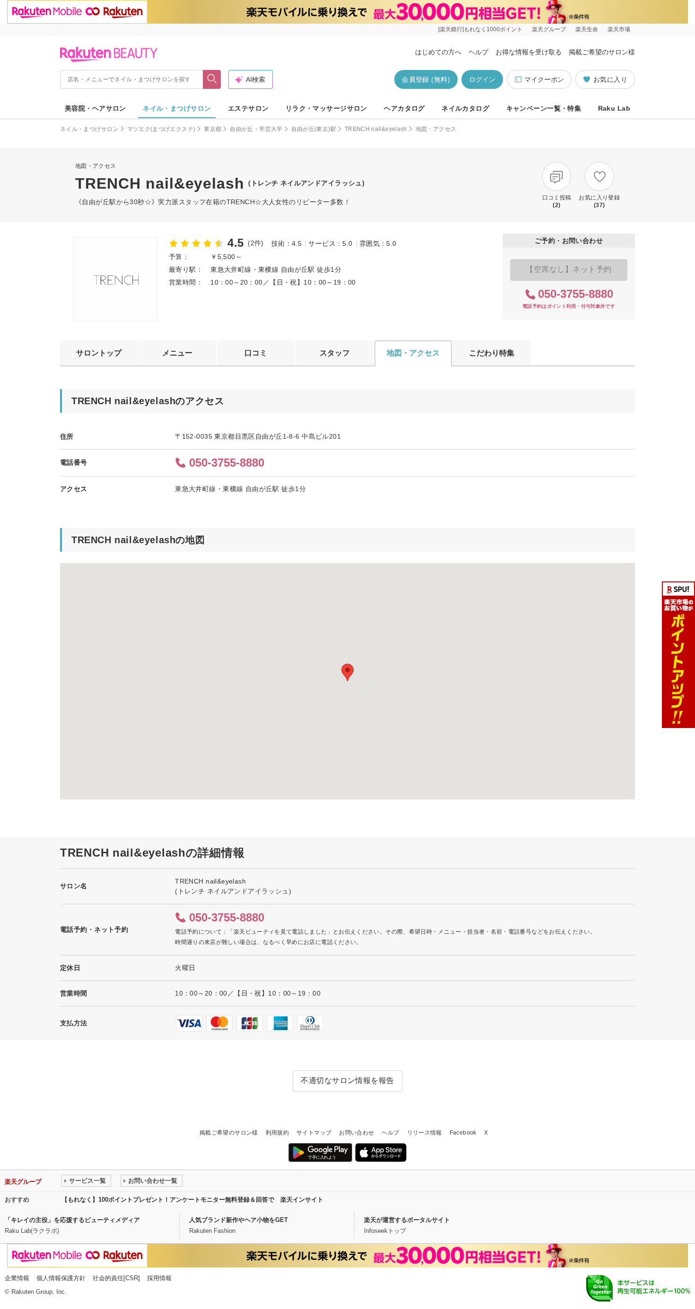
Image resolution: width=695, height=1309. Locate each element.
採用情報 (159, 1278)
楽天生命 (586, 29)
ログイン (482, 79)
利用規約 (277, 1132)
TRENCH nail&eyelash (376, 129)
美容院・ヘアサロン (95, 108)
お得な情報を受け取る (528, 52)
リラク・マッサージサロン (326, 108)
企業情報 (17, 1278)
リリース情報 (424, 1132)
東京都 (212, 129)
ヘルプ (478, 52)
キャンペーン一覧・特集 (544, 108)
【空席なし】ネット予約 (568, 269)
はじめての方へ (438, 52)
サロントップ (99, 353)
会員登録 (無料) (426, 79)
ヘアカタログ (404, 108)
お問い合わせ (356, 1132)
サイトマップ (313, 1132)
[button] (347, 672)
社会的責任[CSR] (116, 1278)
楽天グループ (549, 29)
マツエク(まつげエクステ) (161, 129)
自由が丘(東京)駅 (313, 129)
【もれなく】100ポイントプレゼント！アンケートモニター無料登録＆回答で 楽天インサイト (192, 1199)
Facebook (463, 1132)
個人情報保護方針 (61, 1278)
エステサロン (248, 108)
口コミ (255, 353)
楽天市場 (619, 29)
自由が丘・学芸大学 (256, 129)
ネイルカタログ (465, 108)
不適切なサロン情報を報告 (347, 1080)
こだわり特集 (491, 353)
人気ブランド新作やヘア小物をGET (238, 1219)
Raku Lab (614, 108)
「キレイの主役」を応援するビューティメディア (72, 1219)
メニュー (177, 353)
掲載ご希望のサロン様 (602, 52)
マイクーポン (544, 79)
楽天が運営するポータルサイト (407, 1219)
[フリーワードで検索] (212, 79)
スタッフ (335, 353)
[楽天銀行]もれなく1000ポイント (480, 29)
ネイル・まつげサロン (177, 108)
